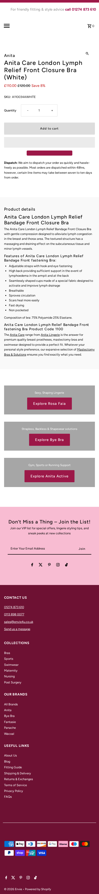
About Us (10, 755)
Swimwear (11, 665)
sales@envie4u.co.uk (18, 622)
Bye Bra (9, 716)
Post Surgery (12, 682)
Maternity (11, 670)
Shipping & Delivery (17, 773)
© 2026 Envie (13, 889)
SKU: (7, 97)
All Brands (11, 704)
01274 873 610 (14, 607)
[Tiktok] (66, 565)
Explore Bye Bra (49, 440)
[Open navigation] (14, 26)
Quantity (10, 110)
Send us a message (17, 629)
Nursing (9, 676)
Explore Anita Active (49, 476)
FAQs (8, 796)
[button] (49, 142)
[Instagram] (58, 565)
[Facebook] (32, 565)
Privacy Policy (13, 791)
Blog (7, 761)
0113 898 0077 (14, 614)
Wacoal (9, 734)
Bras (7, 653)
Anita (8, 710)
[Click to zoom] (87, 53)
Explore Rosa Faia (49, 403)
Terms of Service (15, 785)
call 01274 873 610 (80, 9)
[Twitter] (41, 565)
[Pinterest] (49, 565)
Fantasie (10, 722)
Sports (8, 658)
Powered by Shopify (38, 889)
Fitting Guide (13, 767)
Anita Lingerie (50, 335)
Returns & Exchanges (18, 779)
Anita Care (17, 335)
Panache (10, 727)
